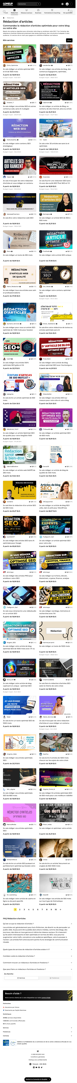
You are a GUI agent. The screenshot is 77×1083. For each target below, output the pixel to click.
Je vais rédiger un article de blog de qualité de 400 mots (53, 471)
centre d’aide (46, 998)
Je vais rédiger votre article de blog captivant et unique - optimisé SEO (17, 684)
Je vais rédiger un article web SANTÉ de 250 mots (19, 471)
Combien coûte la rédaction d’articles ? (19, 956)
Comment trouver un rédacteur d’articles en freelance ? (26, 963)
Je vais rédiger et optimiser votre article (55, 828)
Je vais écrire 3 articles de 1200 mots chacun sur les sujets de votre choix (54, 759)
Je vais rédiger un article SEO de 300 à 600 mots (54, 219)
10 (56, 909)
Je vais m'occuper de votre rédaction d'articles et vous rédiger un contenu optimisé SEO (54, 723)
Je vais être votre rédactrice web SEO (18, 218)
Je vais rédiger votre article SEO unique (55, 255)
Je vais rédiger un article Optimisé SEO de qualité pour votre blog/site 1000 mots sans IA (18, 435)
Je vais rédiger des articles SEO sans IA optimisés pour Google (18, 542)
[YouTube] (36, 1067)
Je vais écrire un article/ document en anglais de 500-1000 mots (54, 864)
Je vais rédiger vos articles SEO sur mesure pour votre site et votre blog (54, 399)
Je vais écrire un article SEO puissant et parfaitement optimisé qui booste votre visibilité (19, 865)
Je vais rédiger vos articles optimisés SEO (17, 759)
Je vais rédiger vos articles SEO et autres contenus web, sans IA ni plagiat (19, 107)
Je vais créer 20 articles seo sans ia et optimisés (54, 145)
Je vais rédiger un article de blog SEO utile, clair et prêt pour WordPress (54, 506)
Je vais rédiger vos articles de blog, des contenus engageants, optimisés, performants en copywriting (55, 71)
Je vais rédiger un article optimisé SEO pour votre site (54, 542)
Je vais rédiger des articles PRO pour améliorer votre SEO (18, 577)
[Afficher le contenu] (71, 1028)
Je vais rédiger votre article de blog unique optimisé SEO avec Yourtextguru (55, 364)
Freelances (55, 978)
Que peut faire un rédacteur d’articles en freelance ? (24, 969)
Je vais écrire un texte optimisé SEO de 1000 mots (19, 722)
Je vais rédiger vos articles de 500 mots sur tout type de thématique (55, 900)
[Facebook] (39, 1067)
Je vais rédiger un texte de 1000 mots (54, 646)
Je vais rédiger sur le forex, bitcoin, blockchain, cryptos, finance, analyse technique (54, 578)
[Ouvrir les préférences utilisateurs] (70, 4)
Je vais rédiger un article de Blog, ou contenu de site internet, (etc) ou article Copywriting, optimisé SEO (55, 108)
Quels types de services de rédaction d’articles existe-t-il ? (26, 949)
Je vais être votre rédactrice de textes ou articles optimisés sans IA (55, 329)
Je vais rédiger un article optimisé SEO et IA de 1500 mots (18, 70)
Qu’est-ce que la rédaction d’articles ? (18, 924)
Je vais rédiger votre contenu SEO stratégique (17, 145)
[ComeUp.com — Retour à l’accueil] (8, 4)
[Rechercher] (38, 4)
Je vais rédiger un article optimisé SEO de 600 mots (54, 434)
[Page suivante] (60, 909)
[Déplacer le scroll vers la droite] (4, 11)
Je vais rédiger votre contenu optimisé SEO (55, 291)
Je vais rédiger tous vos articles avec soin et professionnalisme (19, 291)
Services (22, 978)
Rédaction (10, 18)
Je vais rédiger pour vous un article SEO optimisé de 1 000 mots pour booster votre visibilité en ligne (19, 330)
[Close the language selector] (49, 1079)
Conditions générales (38, 1057)
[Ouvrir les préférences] (62, 4)
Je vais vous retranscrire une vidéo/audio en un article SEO (19, 612)
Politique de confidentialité (38, 1060)
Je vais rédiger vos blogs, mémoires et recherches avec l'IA (54, 612)
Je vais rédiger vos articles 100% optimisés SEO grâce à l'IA (16, 364)
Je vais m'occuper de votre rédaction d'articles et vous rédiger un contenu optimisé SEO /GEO (18, 183)
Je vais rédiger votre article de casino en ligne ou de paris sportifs (19, 900)
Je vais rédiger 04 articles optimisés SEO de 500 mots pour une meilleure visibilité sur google (55, 795)
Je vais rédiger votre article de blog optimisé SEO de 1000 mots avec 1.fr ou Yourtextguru (19, 648)
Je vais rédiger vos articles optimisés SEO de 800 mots (17, 794)
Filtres (69, 40)
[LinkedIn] (34, 1067)
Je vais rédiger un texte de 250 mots (17, 255)
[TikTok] (42, 1067)
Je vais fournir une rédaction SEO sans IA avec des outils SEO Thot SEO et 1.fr (54, 182)
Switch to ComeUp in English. (37, 1079)
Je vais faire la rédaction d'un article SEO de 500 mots (19, 506)
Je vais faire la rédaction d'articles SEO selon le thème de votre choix (54, 684)
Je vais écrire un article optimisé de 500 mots (19, 399)
